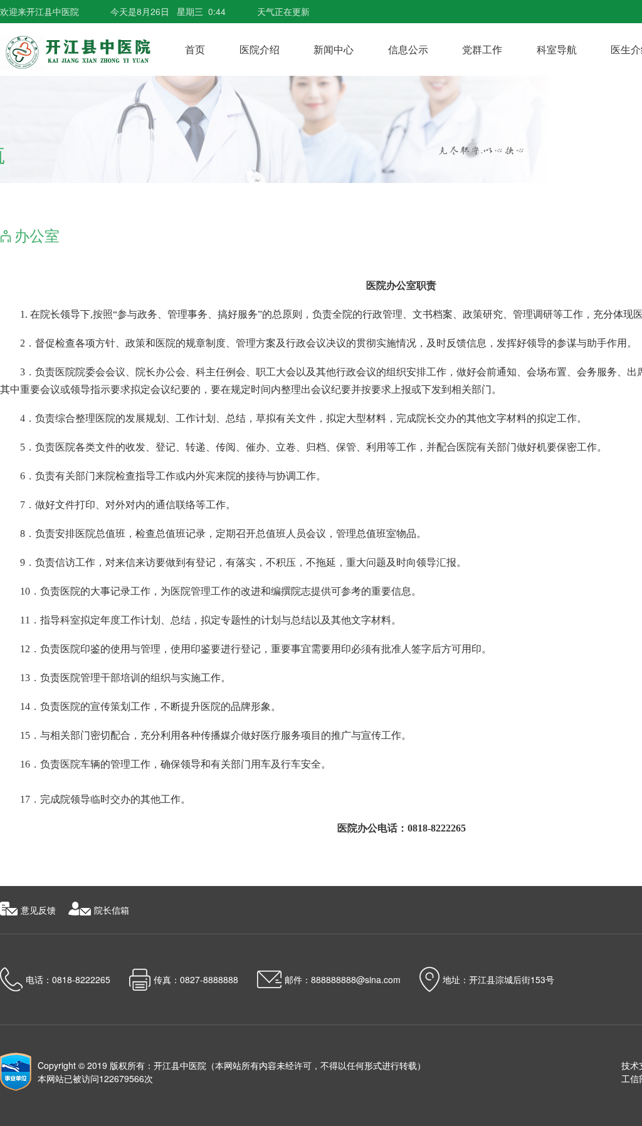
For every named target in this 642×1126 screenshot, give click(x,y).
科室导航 (557, 49)
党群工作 (482, 49)
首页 (195, 49)
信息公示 (408, 49)
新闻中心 (333, 49)
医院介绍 (259, 49)
